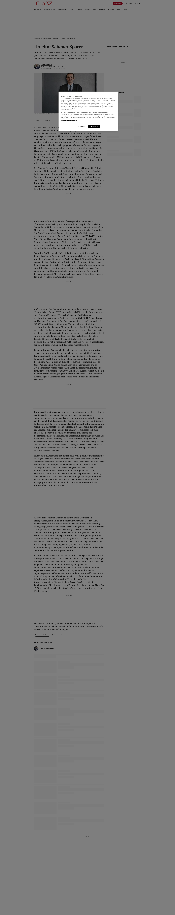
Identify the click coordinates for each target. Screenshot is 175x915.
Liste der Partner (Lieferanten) (69, 120)
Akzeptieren (94, 126)
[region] (88, 111)
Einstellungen (80, 126)
